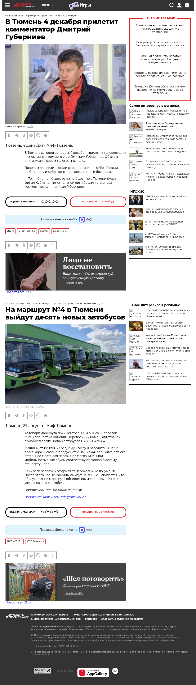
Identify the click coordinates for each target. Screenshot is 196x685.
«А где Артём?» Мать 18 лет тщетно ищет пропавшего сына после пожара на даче (166, 338)
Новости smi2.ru (18, 292)
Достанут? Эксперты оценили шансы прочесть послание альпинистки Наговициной (168, 313)
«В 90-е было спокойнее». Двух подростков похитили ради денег (166, 150)
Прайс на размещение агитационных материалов (103, 615)
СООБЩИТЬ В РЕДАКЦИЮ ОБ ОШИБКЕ (122, 619)
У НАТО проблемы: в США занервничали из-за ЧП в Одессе (164, 235)
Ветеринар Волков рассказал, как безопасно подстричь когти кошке (160, 44)
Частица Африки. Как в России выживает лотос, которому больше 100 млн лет (167, 376)
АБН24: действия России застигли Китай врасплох (165, 198)
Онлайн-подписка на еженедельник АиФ (56, 619)
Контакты (91, 619)
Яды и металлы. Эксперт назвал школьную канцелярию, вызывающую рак (165, 126)
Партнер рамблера (64, 671)
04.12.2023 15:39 (14, 15)
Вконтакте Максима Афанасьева (24, 406)
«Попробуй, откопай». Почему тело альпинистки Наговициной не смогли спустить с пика (167, 363)
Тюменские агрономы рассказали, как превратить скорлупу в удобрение (160, 29)
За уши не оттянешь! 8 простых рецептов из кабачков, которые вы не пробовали (168, 325)
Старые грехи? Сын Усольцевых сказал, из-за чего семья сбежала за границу (167, 164)
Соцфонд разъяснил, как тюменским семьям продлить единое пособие (160, 74)
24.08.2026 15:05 (14, 303)
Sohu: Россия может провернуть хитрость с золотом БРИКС (164, 223)
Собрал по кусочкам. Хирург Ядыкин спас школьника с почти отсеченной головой (168, 350)
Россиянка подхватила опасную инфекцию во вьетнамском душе (164, 210)
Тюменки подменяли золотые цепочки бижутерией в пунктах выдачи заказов (160, 59)
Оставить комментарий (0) (98, 202)
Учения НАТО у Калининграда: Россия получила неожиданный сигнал (164, 250)
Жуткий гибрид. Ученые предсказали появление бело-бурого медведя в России (168, 176)
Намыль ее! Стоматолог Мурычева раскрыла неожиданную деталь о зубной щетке (166, 138)
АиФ (30, 126)
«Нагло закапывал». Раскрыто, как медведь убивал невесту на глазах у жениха (167, 113)
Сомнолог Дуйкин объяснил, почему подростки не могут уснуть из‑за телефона (160, 90)
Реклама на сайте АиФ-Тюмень (49, 615)
